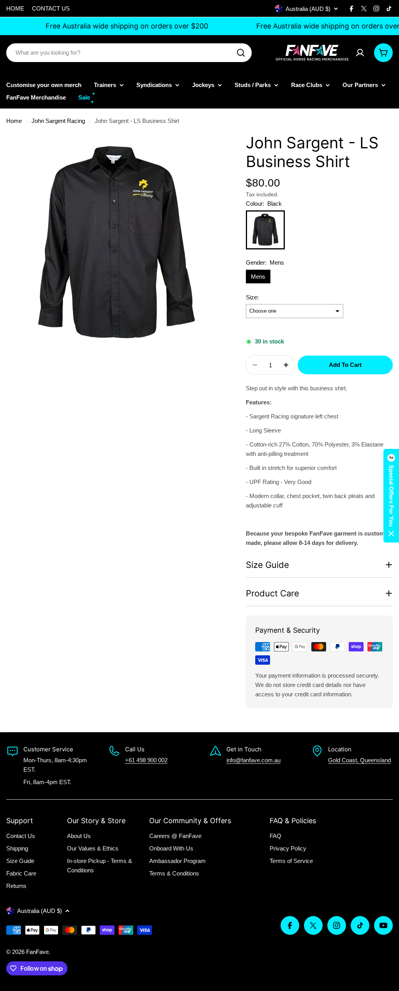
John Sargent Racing (58, 120)
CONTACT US (51, 8)
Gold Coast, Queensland (359, 760)
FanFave (37, 951)
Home (14, 120)
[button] (391, 496)
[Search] (240, 52)
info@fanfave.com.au (253, 760)
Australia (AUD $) (308, 8)
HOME (15, 8)
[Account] (360, 52)
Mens (258, 276)
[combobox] (129, 52)
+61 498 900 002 (146, 760)
